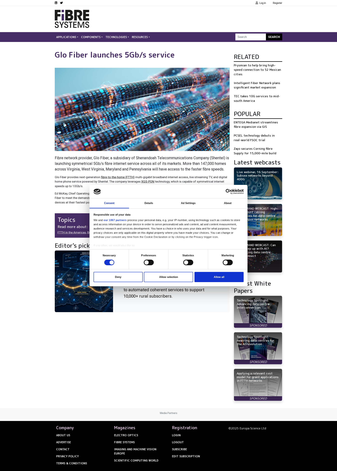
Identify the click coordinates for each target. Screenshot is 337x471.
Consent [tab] (109, 203)
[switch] (149, 262)
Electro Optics (126, 435)
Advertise (63, 442)
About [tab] (228, 203)
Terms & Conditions (71, 463)
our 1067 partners (115, 220)
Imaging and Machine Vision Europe (135, 451)
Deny (118, 276)
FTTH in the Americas (72, 232)
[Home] (72, 12)
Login (176, 435)
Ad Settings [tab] (188, 203)
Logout (178, 442)
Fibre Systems (124, 442)
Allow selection (168, 276)
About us (63, 435)
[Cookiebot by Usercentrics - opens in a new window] (228, 191)
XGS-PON (147, 181)
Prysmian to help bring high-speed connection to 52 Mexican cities (257, 69)
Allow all (219, 276)
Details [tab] (148, 203)
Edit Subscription (186, 456)
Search (274, 37)
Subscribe (179, 449)
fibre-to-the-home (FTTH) (118, 177)
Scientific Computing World (136, 460)
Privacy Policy (67, 456)
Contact (63, 449)
